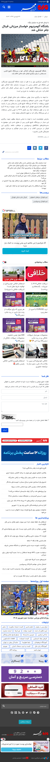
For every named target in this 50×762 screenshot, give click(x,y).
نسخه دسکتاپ (25, 722)
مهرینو (5, 646)
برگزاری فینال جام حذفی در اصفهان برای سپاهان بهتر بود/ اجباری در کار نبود (24, 182)
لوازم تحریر (29, 627)
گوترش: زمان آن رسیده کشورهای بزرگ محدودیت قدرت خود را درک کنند (24, 570)
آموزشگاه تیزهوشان (40, 642)
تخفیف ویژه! (16, 749)
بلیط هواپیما (26, 642)
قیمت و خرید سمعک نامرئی (21, 646)
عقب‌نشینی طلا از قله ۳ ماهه (36, 541)
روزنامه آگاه (13, 650)
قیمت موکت (27, 631)
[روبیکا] (23, 713)
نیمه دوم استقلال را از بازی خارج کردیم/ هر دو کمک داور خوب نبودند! (26, 187)
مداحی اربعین (42, 635)
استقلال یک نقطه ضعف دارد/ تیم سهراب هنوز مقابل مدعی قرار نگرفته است (25, 523)
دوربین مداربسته (28, 635)
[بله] (34, 713)
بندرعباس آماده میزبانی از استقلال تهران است (31, 173)
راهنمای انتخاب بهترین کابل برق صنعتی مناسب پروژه (28, 487)
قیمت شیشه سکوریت (16, 627)
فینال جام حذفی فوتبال (19, 197)
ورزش (45, 17)
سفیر (4, 627)
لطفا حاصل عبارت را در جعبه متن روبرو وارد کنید (32, 420)
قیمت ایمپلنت (24, 638)
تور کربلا (17, 631)
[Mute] (8, 236)
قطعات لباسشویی (9, 638)
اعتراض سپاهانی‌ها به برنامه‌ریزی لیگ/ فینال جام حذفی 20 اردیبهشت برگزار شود (26, 169)
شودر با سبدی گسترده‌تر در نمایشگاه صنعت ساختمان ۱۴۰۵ (27, 496)
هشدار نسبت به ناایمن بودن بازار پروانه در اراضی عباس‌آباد (27, 477)
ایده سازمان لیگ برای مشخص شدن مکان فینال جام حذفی (27, 163)
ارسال (5, 430)
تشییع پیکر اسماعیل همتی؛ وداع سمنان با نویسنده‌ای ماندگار (26, 482)
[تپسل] (3, 210)
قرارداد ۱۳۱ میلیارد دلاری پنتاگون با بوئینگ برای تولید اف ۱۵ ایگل (25, 536)
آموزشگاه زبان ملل (41, 646)
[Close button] (48, 739)
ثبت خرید (25, 251)
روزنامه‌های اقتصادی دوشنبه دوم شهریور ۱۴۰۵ (30, 618)
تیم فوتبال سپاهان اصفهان (38, 197)
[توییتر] (26, 713)
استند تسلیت (7, 631)
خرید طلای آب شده (41, 631)
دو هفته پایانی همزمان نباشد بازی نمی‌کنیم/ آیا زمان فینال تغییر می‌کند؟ (25, 177)
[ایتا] (11, 713)
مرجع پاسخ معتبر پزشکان (11, 635)
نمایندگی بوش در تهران (10, 642)
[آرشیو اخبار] (15, 713)
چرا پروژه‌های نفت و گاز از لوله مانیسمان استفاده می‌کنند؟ (27, 491)
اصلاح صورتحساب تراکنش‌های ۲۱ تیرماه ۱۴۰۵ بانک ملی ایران (26, 500)
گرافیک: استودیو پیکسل (19, 758)
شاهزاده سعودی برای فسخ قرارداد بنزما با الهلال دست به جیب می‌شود (26, 511)
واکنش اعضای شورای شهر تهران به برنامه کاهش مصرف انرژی (26, 473)
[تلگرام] (38, 713)
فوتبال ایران (37, 17)
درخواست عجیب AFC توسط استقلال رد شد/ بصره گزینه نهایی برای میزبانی (24, 553)
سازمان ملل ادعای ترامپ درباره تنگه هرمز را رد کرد (29, 576)
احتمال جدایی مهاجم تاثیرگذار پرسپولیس (32, 564)
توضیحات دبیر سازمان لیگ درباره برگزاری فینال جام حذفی (27, 165)
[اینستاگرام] (30, 713)
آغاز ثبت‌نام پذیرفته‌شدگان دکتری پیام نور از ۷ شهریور (29, 505)
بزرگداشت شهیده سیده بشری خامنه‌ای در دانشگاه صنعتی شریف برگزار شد (25, 546)
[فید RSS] (19, 713)
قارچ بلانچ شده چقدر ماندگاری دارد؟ (34, 468)
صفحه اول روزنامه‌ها (40, 581)
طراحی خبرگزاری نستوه (37, 758)
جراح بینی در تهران (42, 627)
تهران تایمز (37, 650)
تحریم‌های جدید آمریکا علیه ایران (35, 559)
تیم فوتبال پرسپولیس (40, 201)
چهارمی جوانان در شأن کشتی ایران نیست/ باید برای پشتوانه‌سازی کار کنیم (24, 530)
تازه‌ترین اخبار (43, 464)
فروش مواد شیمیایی (40, 638)
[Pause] (5, 236)
